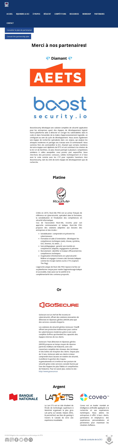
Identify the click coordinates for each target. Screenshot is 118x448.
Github (30, 440)
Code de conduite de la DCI (90, 439)
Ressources (74, 14)
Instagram (12, 440)
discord (7, 440)
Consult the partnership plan (18, 36)
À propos (36, 14)
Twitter (21, 440)
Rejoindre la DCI (22, 14)
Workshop (86, 14)
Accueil (10, 14)
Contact (10, 23)
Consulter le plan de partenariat (19, 30)
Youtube (26, 440)
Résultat (47, 14)
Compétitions (60, 14)
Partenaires (99, 14)
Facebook (16, 440)
